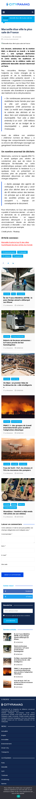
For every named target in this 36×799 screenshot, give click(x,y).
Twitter (8, 263)
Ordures (7, 256)
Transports (21, 294)
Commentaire (6, 534)
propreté (19, 256)
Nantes (14, 504)
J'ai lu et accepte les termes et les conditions (17, 615)
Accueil (5, 18)
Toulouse (4, 775)
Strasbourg (5, 779)
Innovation (23, 464)
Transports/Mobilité (18, 336)
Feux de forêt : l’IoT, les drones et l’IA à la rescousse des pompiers (17, 469)
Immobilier (4, 739)
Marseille (5, 242)
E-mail (4, 555)
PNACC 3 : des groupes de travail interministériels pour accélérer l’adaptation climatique (17, 427)
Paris (13, 294)
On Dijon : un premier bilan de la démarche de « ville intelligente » (17, 385)
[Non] (34, 792)
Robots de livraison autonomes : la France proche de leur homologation (17, 342)
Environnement (13, 39)
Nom (3, 546)
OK (18, 796)
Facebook (3, 263)
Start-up (21, 504)
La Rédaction (7, 37)
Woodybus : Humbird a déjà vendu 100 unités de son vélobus (17, 512)
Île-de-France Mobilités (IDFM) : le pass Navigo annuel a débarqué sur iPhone (17, 300)
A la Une (6, 39)
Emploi (3, 735)
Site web (4, 564)
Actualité (14, 464)
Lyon (2, 771)
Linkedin (13, 263)
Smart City (15, 379)
